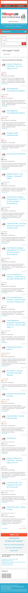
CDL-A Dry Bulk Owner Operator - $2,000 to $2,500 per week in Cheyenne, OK (16, 300)
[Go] (24, 43)
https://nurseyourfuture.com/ (7, 586)
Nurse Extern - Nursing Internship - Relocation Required (14, 373)
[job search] (24, 528)
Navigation (6, 31)
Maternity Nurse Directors (7, 564)
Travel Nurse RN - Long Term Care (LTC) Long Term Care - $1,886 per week (16, 226)
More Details (4, 83)
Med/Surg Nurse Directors (7, 560)
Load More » (5, 528)
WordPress (8, 588)
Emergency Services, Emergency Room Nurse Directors (14, 562)
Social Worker (11, 438)
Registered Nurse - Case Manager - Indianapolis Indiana (15, 176)
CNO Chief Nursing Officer (7, 563)
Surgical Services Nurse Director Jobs (10, 559)
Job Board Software (19, 586)
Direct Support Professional (16, 154)
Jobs (20, 528)
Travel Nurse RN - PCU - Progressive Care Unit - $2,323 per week (15, 485)
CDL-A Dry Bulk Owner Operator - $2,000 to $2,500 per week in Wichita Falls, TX (16, 277)
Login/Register (20, 5)
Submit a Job (7, 5)
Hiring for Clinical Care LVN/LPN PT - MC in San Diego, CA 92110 (15, 66)
